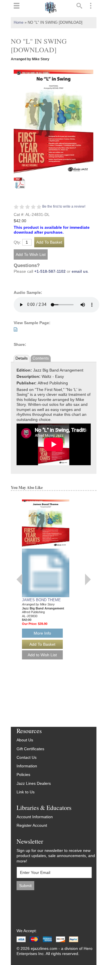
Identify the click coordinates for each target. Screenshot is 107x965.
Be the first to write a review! (63, 206)
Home (18, 23)
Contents (41, 358)
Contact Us (27, 757)
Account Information (35, 817)
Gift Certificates (30, 749)
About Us (25, 740)
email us (80, 271)
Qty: (17, 242)
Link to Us (26, 792)
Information (27, 766)
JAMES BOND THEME (41, 600)
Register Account (32, 825)
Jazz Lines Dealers (34, 783)
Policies (23, 775)
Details (21, 358)
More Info (42, 633)
